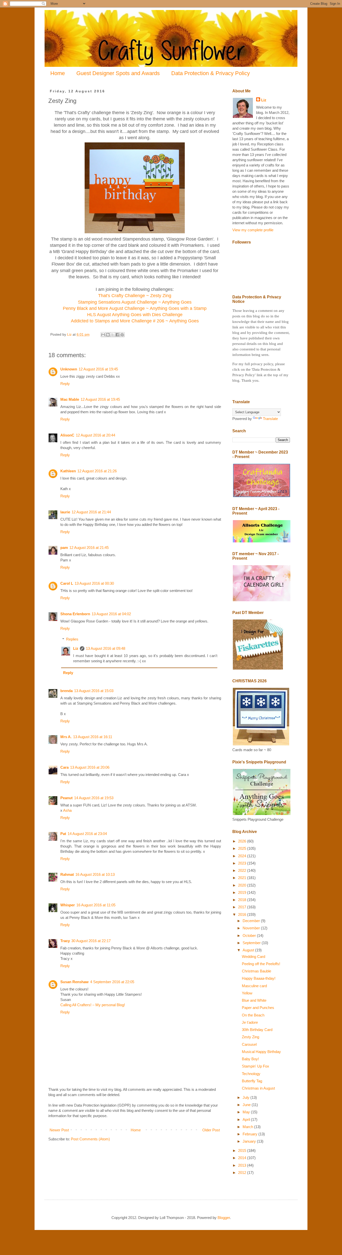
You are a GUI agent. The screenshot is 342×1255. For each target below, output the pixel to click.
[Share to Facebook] (117, 334)
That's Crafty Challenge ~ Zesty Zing (134, 295)
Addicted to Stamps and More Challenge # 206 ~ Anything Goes (135, 320)
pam (64, 547)
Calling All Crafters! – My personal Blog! (92, 1005)
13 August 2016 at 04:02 (111, 614)
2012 (242, 1172)
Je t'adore (250, 1022)
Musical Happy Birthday (261, 1052)
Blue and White (254, 1000)
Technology (251, 1074)
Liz (75, 648)
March (248, 1127)
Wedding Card (253, 956)
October (250, 935)
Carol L (66, 583)
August (249, 950)
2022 (242, 870)
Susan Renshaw (74, 982)
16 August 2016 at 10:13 (95, 874)
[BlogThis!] (107, 334)
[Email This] (103, 334)
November (252, 928)
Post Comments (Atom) (90, 1139)
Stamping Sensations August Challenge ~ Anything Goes (135, 302)
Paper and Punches (258, 1007)
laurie (65, 512)
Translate (270, 418)
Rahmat (67, 874)
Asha (67, 810)
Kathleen (68, 471)
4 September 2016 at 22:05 (112, 982)
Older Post (211, 1130)
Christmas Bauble (256, 971)
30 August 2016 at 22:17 (91, 941)
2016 (242, 914)
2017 (242, 907)
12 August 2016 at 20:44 (95, 435)
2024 (242, 856)
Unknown (68, 369)
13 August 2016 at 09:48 (105, 648)
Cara (64, 767)
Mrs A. (66, 737)
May (247, 1112)
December (252, 921)
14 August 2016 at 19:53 (93, 798)
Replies (72, 639)
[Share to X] (112, 334)
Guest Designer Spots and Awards (118, 73)
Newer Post (59, 1130)
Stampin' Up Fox (255, 1066)
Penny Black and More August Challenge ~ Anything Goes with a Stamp (135, 308)
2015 (242, 1150)
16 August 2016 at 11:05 (95, 905)
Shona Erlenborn (75, 614)
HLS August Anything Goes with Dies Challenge (135, 314)
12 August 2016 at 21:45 (89, 547)
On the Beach (253, 1015)
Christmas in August (258, 1088)
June (247, 1105)
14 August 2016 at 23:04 (87, 833)
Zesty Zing (250, 1037)
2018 (242, 900)
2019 (242, 892)
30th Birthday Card (257, 1029)
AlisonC (67, 435)
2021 (242, 878)
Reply (65, 383)
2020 (242, 885)
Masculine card (254, 986)
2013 (242, 1165)
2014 (242, 1158)
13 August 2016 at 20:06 (89, 767)
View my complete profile (252, 230)
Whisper (67, 905)
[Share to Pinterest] (122, 334)
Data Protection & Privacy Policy (210, 73)
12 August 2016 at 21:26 (97, 471)
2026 (242, 841)
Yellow (247, 993)
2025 (242, 848)
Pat (63, 833)
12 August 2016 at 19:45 (98, 369)
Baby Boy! (250, 1059)
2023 (242, 863)
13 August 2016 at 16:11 (92, 737)
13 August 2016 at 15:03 (93, 691)
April (247, 1119)
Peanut (66, 798)
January (250, 1141)
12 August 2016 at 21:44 (91, 512)
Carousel (249, 1044)
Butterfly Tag (252, 1081)
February (250, 1134)
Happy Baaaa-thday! (258, 978)
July (246, 1097)
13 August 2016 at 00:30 (94, 583)
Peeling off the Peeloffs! (261, 964)
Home (57, 73)
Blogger (224, 1217)
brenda (66, 691)
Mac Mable (69, 399)
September (252, 943)
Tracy (65, 941)
